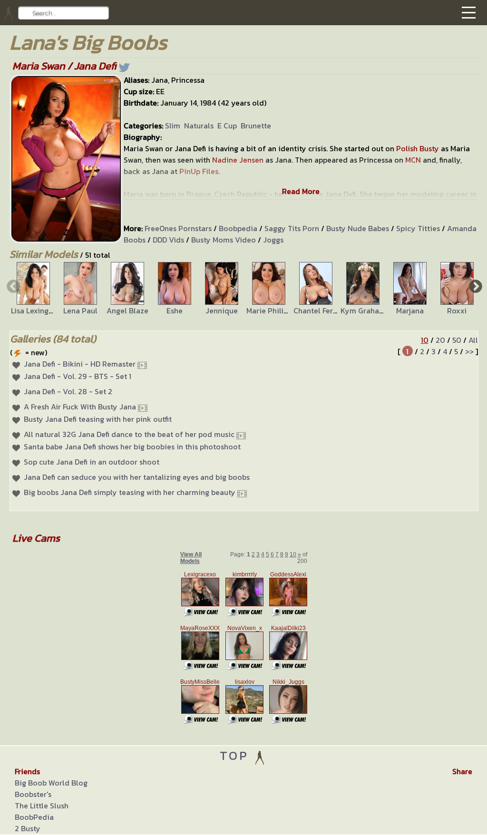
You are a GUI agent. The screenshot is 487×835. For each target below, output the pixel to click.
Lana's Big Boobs (88, 42)
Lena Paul (80, 310)
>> (469, 351)
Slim (172, 125)
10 (425, 340)
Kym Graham (363, 310)
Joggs (273, 239)
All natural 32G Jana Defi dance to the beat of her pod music (129, 434)
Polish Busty (417, 148)
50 (456, 340)
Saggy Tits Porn (291, 228)
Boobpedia (238, 228)
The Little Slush (41, 805)
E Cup (227, 125)
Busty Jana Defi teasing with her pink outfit (98, 419)
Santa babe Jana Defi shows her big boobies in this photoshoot (132, 446)
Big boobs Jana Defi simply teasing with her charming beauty (129, 492)
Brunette (256, 125)
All (473, 340)
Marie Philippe (271, 310)
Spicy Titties (418, 228)
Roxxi (457, 310)
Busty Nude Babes (357, 228)
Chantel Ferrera (320, 310)
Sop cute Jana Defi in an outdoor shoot (91, 461)
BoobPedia (34, 817)
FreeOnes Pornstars (178, 228)
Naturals (199, 125)
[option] (33, 289)
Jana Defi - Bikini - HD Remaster (80, 363)
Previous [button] (12, 285)
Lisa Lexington (35, 310)
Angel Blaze (127, 310)
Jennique (221, 310)
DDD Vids (168, 239)
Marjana (410, 310)
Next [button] (474, 285)
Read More (301, 191)
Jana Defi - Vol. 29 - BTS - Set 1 (77, 376)
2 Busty (27, 828)
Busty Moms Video (223, 239)
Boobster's (33, 794)
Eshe (174, 310)
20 (440, 340)
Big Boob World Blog (51, 782)
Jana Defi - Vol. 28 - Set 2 (68, 391)
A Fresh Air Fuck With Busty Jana (80, 406)
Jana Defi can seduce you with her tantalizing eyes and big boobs (137, 477)
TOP (236, 755)
